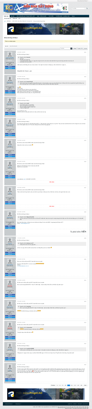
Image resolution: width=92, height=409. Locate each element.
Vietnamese (17, 403)
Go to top (85, 403)
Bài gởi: (9, 64)
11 (68, 385)
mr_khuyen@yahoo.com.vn (23, 265)
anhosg (10, 243)
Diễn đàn (6, 16)
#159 (85, 238)
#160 (85, 259)
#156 (85, 161)
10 (65, 385)
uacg (10, 370)
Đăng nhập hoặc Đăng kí (82, 0)
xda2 (10, 167)
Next (85, 385)
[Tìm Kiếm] (87, 8)
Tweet (10, 68)
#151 (85, 52)
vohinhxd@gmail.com (25, 223)
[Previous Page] (81, 48)
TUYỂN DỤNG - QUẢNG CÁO (63, 16)
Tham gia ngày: (9, 62)
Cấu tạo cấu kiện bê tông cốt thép (39, 21)
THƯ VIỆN (51, 16)
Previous (53, 385)
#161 (85, 280)
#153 (85, 98)
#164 (85, 343)
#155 (85, 140)
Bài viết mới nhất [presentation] (13, 46)
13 (74, 385)
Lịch (19, 18)
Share (11, 66)
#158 (85, 211)
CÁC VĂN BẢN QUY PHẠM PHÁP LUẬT (26, 16)
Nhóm (73, 16)
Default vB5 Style (8, 403)
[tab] (6, 46)
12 (71, 385)
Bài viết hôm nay (7, 18)
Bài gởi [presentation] (6, 46)
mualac (10, 146)
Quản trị (70, 403)
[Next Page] (82, 48)
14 (78, 385)
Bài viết (12, 16)
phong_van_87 (9, 124)
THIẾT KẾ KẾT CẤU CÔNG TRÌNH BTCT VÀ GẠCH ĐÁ (22, 21)
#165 (85, 364)
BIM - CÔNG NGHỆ (41, 16)
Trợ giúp (80, 403)
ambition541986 (10, 57)
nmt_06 (10, 349)
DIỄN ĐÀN (9, 21)
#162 (85, 301)
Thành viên (15, 18)
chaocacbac (10, 82)
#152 (85, 76)
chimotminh (10, 217)
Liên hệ (74, 403)
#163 (85, 322)
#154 (85, 119)
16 (81, 385)
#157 (85, 187)
